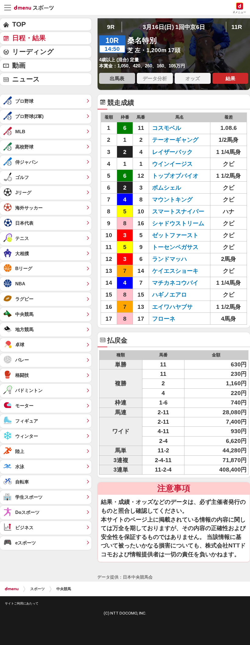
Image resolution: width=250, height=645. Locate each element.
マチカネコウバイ (175, 283)
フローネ (163, 318)
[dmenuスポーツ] (36, 7)
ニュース (26, 79)
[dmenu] (11, 589)
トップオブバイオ (175, 176)
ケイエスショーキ (175, 271)
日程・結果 (29, 38)
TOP (19, 24)
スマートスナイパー (178, 211)
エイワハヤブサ (172, 307)
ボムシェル (166, 187)
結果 (230, 78)
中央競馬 (63, 589)
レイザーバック (172, 152)
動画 (19, 65)
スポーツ (37, 589)
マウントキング (172, 199)
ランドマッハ (169, 259)
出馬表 (117, 78)
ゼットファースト (175, 235)
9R (111, 27)
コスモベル (166, 128)
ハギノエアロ (169, 294)
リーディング (33, 51)
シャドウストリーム (178, 223)
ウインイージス (172, 164)
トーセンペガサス (175, 247)
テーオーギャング (175, 140)
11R (236, 27)
